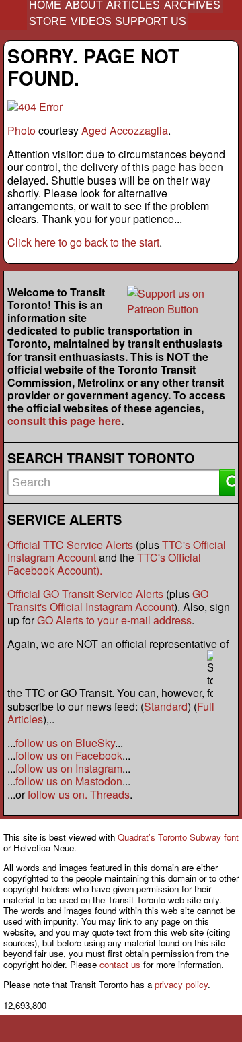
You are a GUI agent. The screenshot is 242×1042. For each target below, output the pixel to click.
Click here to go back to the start (83, 242)
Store (48, 21)
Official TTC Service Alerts (70, 544)
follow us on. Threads (79, 794)
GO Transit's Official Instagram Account (107, 600)
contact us (119, 964)
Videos (91, 21)
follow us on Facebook (68, 755)
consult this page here (64, 420)
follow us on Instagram (68, 768)
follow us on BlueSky (65, 742)
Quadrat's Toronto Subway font (178, 837)
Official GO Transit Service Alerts (85, 593)
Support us (150, 21)
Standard (166, 706)
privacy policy (181, 984)
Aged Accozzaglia (124, 130)
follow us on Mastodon (68, 781)
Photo (21, 130)
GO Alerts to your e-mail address (114, 620)
